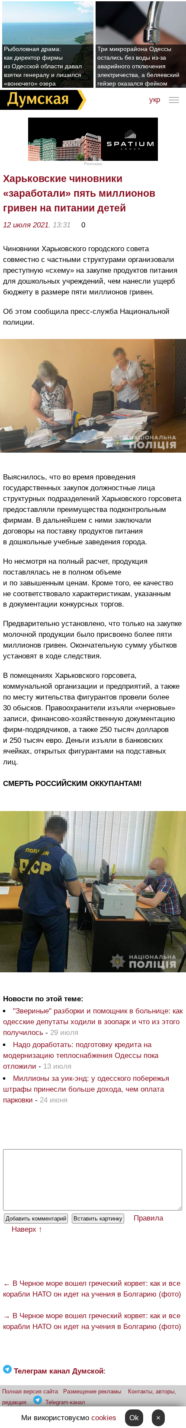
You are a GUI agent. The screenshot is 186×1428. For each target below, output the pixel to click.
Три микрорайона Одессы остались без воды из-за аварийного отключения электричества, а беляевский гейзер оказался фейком (138, 66)
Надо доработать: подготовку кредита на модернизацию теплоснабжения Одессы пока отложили (80, 1055)
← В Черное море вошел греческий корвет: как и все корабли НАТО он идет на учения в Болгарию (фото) (92, 1288)
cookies (103, 1418)
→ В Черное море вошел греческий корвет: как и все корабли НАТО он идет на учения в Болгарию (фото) (92, 1321)
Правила (148, 1218)
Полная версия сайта (30, 1391)
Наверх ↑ (27, 1229)
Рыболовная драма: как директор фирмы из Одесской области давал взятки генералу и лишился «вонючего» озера (43, 66)
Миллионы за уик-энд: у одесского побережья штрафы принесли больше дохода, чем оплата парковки (86, 1089)
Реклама (93, 163)
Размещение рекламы (92, 1391)
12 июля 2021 (25, 225)
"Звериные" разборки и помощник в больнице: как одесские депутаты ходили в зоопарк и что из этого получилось (93, 1022)
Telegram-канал (65, 1402)
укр (154, 100)
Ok (134, 1418)
